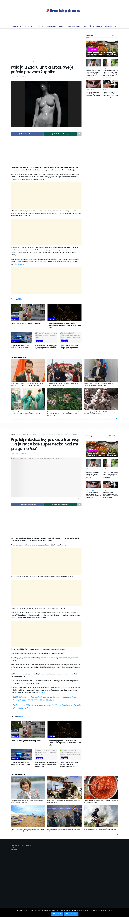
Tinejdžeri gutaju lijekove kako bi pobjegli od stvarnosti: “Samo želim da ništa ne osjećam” (93, 94)
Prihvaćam (57, 914)
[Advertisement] (46, 48)
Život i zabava (96, 26)
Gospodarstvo (73, 26)
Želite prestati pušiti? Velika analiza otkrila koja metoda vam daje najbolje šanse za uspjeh (110, 94)
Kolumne (108, 26)
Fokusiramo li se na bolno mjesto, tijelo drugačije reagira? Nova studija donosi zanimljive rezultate (93, 74)
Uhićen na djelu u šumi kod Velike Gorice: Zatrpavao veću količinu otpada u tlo (46, 347)
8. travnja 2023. (15, 77)
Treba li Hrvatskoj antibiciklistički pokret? (26, 323)
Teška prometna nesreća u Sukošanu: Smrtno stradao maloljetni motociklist (69, 347)
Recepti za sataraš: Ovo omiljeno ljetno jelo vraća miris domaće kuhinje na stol (101, 54)
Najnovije (17, 26)
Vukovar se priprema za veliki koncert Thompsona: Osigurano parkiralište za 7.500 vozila (64, 325)
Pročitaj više (71, 914)
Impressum (14, 850)
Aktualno (28, 26)
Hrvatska (39, 26)
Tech (85, 26)
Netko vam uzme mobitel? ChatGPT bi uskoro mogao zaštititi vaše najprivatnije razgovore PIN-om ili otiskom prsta (110, 74)
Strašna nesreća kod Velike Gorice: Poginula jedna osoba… (21, 346)
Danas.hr (20, 264)
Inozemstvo (51, 26)
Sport (61, 26)
